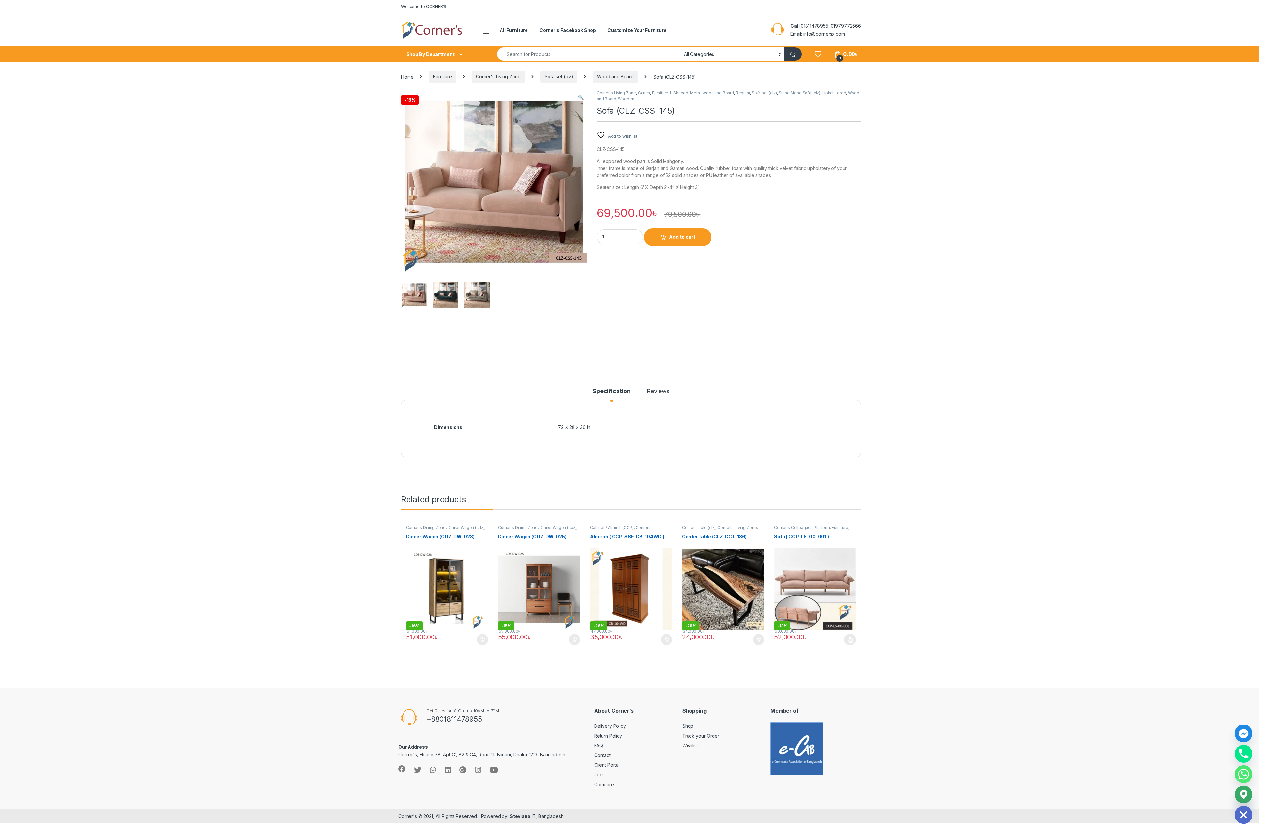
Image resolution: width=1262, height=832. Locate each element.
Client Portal (606, 765)
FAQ (598, 745)
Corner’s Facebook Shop (567, 30)
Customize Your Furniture (636, 30)
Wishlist (690, 745)
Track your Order (700, 736)
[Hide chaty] (1243, 815)
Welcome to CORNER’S (423, 6)
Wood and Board (615, 76)
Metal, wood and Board (712, 92)
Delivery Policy (610, 726)
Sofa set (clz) (559, 76)
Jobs (599, 774)
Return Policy (608, 736)
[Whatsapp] (1243, 774)
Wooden (626, 98)
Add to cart (682, 237)
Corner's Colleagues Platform (620, 529)
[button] (581, 97)
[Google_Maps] (1243, 794)
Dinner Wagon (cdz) (466, 527)
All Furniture (514, 30)
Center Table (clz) (698, 527)
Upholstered (834, 92)
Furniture (442, 76)
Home (407, 76)
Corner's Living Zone (498, 76)
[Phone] (1243, 754)
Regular (743, 92)
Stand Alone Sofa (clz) (799, 92)
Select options (848, 639)
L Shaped (679, 92)
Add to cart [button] (482, 639)
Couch (644, 92)
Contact (602, 755)
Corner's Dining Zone (426, 527)
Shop (687, 726)
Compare (604, 784)
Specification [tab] (612, 391)
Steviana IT (523, 816)
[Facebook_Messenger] (1243, 733)
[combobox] (588, 54)
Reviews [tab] (658, 391)
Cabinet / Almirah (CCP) (612, 527)
